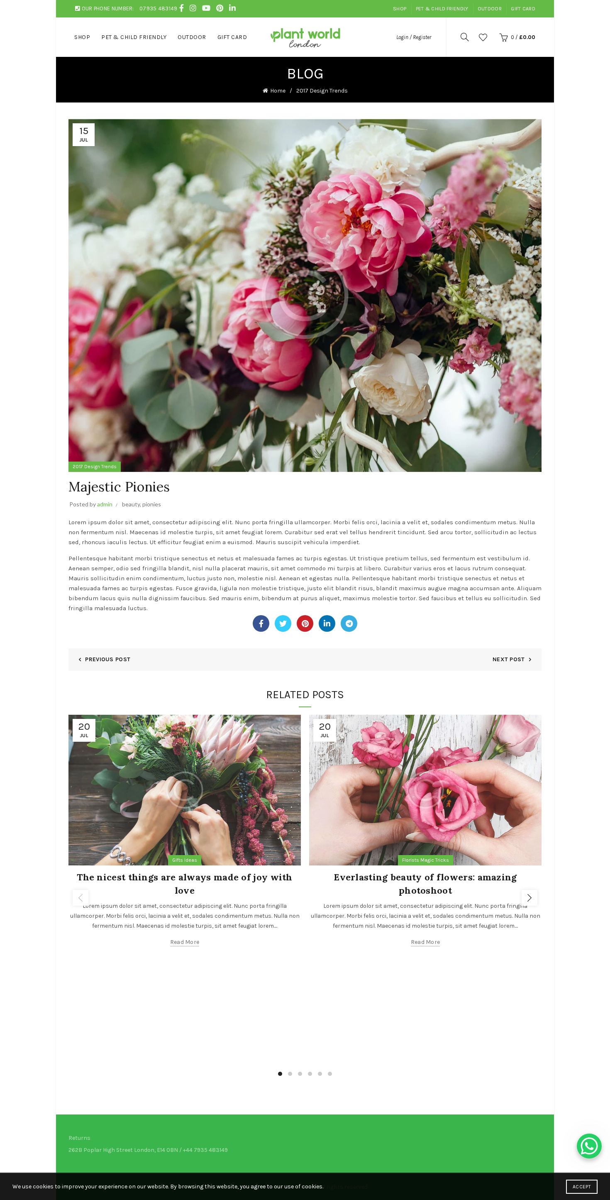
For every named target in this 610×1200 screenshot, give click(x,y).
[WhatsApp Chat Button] (589, 1146)
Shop (399, 9)
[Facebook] (261, 623)
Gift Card (523, 9)
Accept (582, 1187)
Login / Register (413, 37)
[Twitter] (283, 623)
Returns (79, 1137)
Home (277, 90)
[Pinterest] (305, 623)
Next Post (509, 659)
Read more (185, 942)
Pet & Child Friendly (442, 9)
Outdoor (490, 9)
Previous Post (107, 659)
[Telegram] (349, 623)
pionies (151, 504)
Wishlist (483, 37)
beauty (131, 504)
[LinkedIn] (327, 623)
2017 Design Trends (322, 90)
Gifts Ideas (184, 860)
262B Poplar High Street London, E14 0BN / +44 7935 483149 (148, 1150)
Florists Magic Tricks (425, 860)
